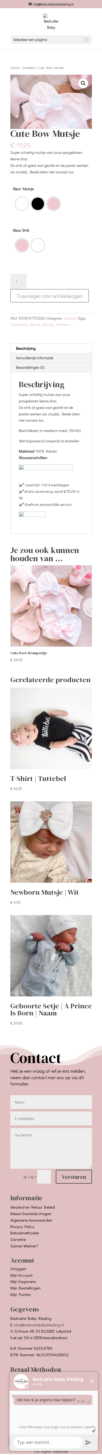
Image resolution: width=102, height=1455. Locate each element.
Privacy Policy (22, 1226)
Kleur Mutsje (23, 188)
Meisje (35, 324)
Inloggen (18, 1268)
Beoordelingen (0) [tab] (30, 367)
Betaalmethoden (24, 1232)
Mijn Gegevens (23, 1281)
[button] (83, 83)
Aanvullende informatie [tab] (34, 357)
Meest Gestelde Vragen (30, 1213)
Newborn (63, 324)
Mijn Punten (20, 1294)
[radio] (22, 204)
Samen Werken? (24, 1245)
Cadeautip (18, 324)
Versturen (74, 1177)
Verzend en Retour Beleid (32, 1207)
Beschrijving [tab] (26, 348)
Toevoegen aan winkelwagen (49, 295)
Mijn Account (21, 1275)
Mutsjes (29, 67)
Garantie (18, 1239)
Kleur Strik (21, 230)
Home (14, 67)
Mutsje (48, 324)
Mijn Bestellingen (25, 1288)
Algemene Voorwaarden (31, 1220)
